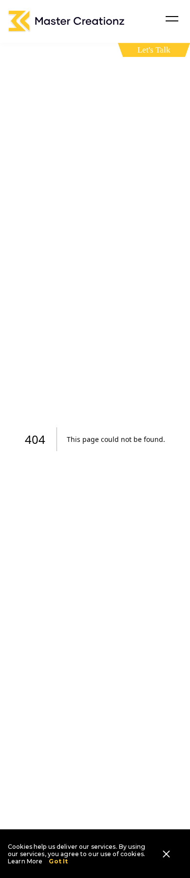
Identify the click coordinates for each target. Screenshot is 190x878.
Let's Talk (154, 50)
